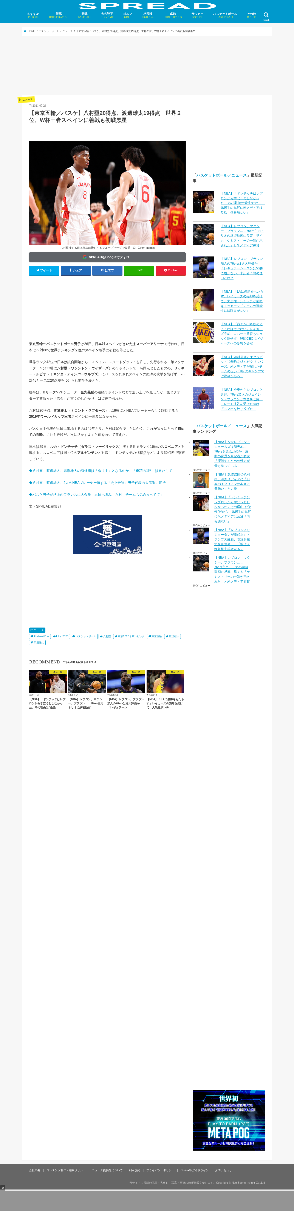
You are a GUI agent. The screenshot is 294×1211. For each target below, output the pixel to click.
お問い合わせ (223, 1170)
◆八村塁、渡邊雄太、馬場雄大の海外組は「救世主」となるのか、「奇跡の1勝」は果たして (100, 471)
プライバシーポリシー (160, 1170)
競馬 (58, 15)
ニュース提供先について (107, 1170)
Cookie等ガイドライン (195, 1170)
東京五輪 (157, 636)
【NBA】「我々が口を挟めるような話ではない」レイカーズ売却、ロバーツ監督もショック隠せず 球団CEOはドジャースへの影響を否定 (242, 333)
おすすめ (33, 15)
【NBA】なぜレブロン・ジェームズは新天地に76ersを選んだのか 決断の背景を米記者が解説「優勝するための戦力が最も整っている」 (232, 454)
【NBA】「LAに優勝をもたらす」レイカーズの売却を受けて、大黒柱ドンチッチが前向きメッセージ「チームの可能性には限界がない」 (242, 301)
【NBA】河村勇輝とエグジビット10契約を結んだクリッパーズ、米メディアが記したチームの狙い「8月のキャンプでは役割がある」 (242, 366)
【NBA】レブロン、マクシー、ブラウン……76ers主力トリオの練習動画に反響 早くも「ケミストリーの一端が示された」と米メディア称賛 (242, 235)
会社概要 (34, 1170)
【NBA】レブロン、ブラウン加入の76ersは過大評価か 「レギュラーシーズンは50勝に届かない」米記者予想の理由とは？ (242, 268)
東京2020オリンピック (131, 636)
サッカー (198, 15)
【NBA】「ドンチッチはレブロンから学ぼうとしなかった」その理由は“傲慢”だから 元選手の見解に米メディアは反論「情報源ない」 (243, 203)
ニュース (39, 630)
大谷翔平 (107, 15)
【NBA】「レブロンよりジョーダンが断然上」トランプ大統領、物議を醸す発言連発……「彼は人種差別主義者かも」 (232, 539)
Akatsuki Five (41, 636)
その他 (251, 15)
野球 (84, 15)
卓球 (173, 15)
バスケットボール (225, 15)
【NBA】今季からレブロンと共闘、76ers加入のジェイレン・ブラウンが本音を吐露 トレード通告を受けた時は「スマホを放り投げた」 (242, 399)
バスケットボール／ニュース (222, 175)
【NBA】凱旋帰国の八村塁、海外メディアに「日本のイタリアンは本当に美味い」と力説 (232, 482)
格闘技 (148, 15)
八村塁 (107, 636)
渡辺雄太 (174, 636)
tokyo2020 (62, 636)
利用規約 (134, 1170)
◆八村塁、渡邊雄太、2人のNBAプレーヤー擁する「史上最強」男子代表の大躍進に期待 (97, 483)
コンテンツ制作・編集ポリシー (66, 1170)
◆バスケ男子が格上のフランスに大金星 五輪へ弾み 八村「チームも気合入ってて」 (96, 494)
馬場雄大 (39, 642)
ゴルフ (127, 15)
